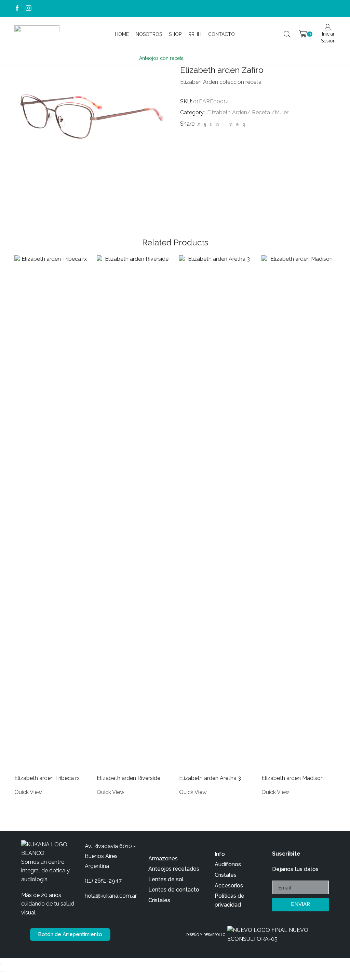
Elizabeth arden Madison (292, 778)
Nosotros (149, 34)
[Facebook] (17, 8)
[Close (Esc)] (0, 963)
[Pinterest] (217, 124)
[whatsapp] (237, 124)
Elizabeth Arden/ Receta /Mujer (247, 112)
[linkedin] (231, 124)
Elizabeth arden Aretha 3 (210, 778)
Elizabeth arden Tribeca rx (47, 778)
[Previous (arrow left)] (0, 971)
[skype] (243, 124)
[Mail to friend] (224, 124)
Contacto (221, 34)
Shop (175, 34)
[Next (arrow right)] (3, 971)
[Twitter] (199, 124)
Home (122, 34)
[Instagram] (28, 8)
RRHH (194, 34)
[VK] (211, 124)
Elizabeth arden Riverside (128, 778)
